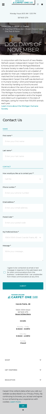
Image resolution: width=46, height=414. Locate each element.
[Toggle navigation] (3, 4)
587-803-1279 (23, 18)
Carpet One (6, 26)
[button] (34, 4)
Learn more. (15, 402)
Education (10, 380)
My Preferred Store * (11, 232)
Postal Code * (8, 217)
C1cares (26, 26)
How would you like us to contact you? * (18, 173)
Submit (23, 286)
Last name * (7, 150)
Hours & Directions (23, 314)
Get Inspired (11, 370)
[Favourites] (38, 4)
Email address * (9, 202)
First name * (7, 135)
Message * (7, 245)
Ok (23, 406)
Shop (7, 360)
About (16, 26)
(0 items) (42, 4)
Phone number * (9, 187)
